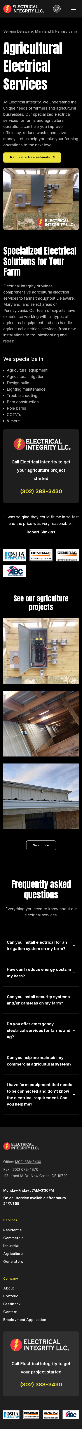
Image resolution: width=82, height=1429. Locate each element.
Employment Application (24, 1319)
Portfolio (11, 1296)
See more (41, 845)
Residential (13, 1230)
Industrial (11, 1246)
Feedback (12, 1304)
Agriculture (13, 1253)
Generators (13, 1261)
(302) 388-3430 (28, 1162)
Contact (10, 1312)
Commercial (13, 1238)
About (8, 1288)
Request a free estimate (31, 157)
